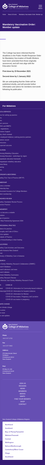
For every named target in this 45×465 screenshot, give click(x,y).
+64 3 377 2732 (7, 338)
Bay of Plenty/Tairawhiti (14, 432)
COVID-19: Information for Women (17, 294)
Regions (22, 386)
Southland (9, 457)
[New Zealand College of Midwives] (15, 6)
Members (22, 391)
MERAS (22, 394)
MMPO (22, 396)
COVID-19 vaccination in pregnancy (18, 299)
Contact (22, 404)
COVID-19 (9, 285)
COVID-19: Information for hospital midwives (20, 291)
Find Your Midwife (22, 399)
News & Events (12, 14)
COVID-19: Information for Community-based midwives (24, 288)
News (22, 388)
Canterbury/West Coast (14, 449)
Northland (9, 425)
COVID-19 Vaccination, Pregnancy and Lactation (22, 296)
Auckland (9, 428)
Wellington (9, 442)
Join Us (22, 383)
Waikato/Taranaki (11, 435)
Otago (7, 453)
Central (8, 439)
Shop (22, 401)
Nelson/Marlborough (13, 446)
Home (4, 14)
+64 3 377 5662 (7, 346)
